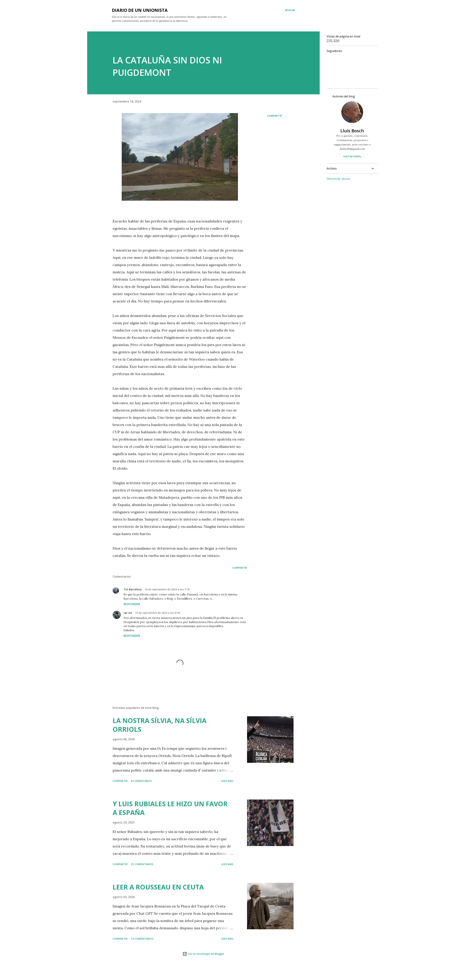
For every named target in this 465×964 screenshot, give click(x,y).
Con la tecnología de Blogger (205, 953)
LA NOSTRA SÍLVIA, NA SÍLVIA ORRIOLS (160, 725)
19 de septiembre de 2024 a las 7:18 (167, 589)
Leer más (227, 781)
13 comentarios (142, 938)
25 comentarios (142, 864)
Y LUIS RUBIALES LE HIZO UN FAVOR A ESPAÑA (170, 808)
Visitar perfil (352, 156)
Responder (132, 604)
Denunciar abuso (338, 179)
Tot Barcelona (133, 589)
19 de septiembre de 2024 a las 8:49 (157, 612)
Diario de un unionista (140, 10)
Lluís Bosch (352, 131)
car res (128, 612)
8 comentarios (141, 781)
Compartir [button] (274, 115)
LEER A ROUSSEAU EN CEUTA (158, 887)
